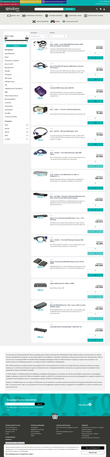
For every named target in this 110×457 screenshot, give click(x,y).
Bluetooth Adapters (10, 99)
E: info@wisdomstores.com (102, 3)
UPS (6, 85)
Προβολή (52, 32)
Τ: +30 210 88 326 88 (104, 1)
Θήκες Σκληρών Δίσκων (11, 95)
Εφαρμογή (16, 45)
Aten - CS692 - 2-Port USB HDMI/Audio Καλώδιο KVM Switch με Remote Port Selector (66, 45)
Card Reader (8, 74)
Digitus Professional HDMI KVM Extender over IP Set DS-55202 (67, 262)
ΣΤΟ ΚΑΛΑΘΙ (95, 57)
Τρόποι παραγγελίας (87, 431)
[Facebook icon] (89, 404)
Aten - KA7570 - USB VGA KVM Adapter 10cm (64, 131)
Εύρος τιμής (9, 36)
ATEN (16, 125)
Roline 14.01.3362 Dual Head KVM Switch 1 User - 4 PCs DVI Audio (67, 218)
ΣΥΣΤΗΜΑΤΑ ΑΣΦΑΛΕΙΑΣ (55, 15)
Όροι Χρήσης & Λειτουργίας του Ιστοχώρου (93, 427)
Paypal (32, 435)
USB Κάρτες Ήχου (10, 81)
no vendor (16, 139)
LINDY (16, 135)
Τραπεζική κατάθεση (36, 433)
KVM (6, 92)
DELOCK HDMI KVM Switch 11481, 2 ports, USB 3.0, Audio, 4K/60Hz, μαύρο (68, 305)
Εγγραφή (39, 404)
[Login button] (104, 9)
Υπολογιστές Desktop (11, 116)
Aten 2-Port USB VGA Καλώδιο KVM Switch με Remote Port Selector (66, 67)
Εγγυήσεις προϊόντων (87, 429)
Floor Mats (7, 113)
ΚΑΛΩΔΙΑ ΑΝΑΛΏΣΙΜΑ (42, 21)
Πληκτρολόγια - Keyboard (12, 60)
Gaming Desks (9, 109)
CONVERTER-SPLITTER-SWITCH (13, 88)
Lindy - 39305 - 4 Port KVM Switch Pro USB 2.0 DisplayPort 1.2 (64, 175)
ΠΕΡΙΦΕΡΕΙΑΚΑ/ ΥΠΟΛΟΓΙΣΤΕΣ (34, 15)
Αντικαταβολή (34, 427)
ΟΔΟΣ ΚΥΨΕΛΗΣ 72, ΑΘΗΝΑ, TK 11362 (15, 442)
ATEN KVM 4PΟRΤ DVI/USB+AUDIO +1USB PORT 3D (66, 327)
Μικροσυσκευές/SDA (72, 21)
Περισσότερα (93, 452)
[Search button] (97, 9)
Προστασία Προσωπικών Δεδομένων (91, 437)
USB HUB (7, 71)
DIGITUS (16, 132)
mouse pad (8, 102)
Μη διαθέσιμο (95, 166)
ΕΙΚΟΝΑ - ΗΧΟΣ (15, 15)
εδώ (26, 451)
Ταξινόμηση (34, 32)
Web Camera (8, 78)
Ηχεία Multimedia (9, 53)
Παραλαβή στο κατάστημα (37, 429)
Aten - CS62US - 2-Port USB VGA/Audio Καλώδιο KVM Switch (66, 240)
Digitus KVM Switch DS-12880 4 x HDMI (62, 283)
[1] (27, 36)
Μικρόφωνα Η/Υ (9, 67)
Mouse (7, 57)
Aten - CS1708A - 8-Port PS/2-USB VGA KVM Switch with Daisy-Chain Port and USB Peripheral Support (67, 197)
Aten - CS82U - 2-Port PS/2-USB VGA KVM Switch (65, 109)
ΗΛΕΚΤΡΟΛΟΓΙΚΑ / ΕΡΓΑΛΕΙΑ (95, 15)
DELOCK (16, 128)
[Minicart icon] (100, 9)
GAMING (57, 21)
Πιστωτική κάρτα (35, 431)
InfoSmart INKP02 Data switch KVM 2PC (62, 88)
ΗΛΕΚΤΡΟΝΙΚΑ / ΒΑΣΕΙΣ (75, 15)
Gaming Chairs (9, 106)
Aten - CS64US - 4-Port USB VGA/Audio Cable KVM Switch (65, 153)
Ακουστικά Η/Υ (9, 64)
